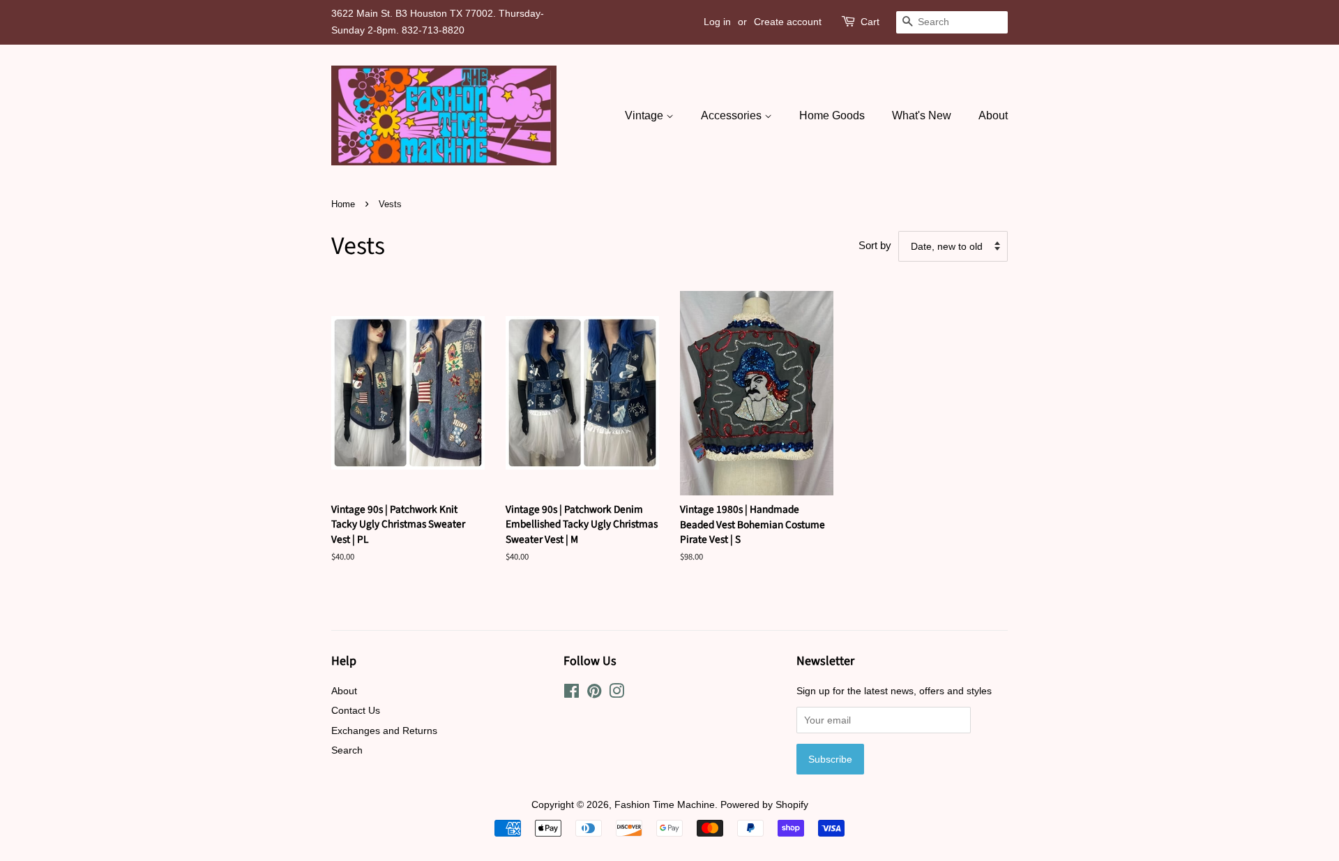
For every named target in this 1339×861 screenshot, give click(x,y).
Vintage (645, 115)
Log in (717, 21)
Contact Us (355, 710)
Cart (870, 21)
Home (343, 204)
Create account (788, 21)
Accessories (732, 115)
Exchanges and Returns (384, 730)
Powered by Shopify (764, 804)
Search (347, 750)
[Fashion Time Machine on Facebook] (571, 693)
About (993, 115)
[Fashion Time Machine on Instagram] (616, 693)
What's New (921, 115)
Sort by (874, 245)
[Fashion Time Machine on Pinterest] (594, 693)
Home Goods (832, 115)
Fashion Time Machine (664, 804)
